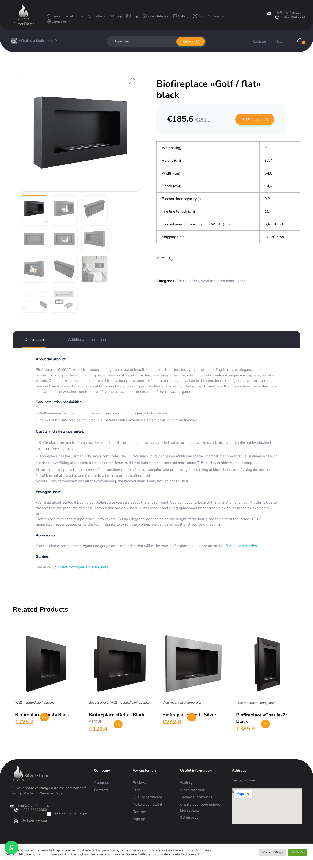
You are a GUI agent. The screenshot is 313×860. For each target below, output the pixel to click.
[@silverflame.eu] (16, 821)
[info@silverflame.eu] (269, 13)
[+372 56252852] (277, 17)
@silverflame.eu (34, 820)
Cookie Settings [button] (272, 852)
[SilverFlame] (23, 13)
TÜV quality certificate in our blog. (224, 462)
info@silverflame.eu (288, 13)
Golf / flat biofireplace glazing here (80, 567)
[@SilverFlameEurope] (49, 814)
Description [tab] (34, 339)
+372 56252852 (293, 17)
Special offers (187, 280)
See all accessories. (241, 545)
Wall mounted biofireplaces (224, 280)
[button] (11, 847)
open (132, 81)
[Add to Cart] (44, 717)
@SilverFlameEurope (71, 813)
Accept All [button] (298, 852)
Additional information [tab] (87, 339)
